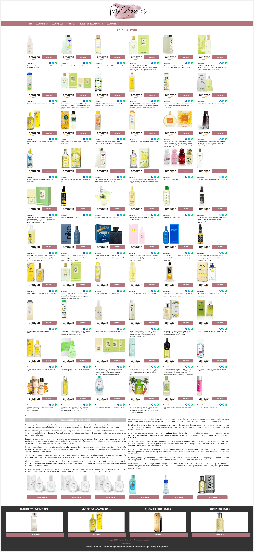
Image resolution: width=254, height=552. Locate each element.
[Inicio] (127, 19)
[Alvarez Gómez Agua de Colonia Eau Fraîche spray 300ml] (178, 386)
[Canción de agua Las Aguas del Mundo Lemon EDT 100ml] (110, 44)
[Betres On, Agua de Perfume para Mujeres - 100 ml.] (212, 310)
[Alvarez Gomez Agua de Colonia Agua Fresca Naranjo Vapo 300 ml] (144, 196)
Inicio (30, 24)
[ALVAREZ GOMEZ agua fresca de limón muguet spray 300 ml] (42, 158)
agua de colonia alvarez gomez (96, 509)
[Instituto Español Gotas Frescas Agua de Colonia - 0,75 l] (42, 310)
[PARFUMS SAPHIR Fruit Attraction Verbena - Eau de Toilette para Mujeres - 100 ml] (212, 348)
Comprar (49, 57)
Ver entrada (42, 497)
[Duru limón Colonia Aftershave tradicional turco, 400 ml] (212, 158)
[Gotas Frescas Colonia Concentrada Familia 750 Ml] (144, 120)
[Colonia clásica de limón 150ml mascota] (110, 196)
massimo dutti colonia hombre (91, 24)
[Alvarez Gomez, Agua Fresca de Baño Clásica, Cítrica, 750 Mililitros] (110, 272)
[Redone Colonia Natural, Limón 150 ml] (76, 196)
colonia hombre (42, 24)
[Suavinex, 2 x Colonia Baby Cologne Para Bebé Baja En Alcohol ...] (42, 484)
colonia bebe (71, 24)
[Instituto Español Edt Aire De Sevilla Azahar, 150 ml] (212, 82)
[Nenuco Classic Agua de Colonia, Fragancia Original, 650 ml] (110, 386)
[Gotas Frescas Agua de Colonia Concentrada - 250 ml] (110, 310)
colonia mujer (57, 24)
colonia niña (112, 24)
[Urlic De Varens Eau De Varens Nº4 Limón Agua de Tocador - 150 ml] (76, 348)
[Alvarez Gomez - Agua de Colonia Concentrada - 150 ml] (42, 272)
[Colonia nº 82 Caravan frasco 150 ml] (212, 386)
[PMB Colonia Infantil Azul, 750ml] (144, 484)
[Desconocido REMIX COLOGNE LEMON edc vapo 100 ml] (76, 158)
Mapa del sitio (127, 543)
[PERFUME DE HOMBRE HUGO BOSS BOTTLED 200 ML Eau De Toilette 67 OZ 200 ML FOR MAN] (212, 484)
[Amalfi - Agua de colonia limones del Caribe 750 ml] (42, 82)
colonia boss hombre (220, 509)
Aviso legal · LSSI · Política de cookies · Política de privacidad (127, 540)
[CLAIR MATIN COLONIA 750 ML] (178, 196)
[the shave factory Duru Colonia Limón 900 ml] (76, 44)
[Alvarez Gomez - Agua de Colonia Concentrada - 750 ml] (42, 120)
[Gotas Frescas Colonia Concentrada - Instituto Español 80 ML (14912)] (42, 44)
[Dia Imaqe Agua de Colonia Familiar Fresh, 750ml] (144, 272)
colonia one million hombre (158, 509)
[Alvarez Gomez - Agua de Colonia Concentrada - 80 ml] (42, 348)
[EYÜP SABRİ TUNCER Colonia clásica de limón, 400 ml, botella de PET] (76, 120)
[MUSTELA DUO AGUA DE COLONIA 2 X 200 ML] (178, 484)
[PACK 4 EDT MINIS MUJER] (178, 158)
